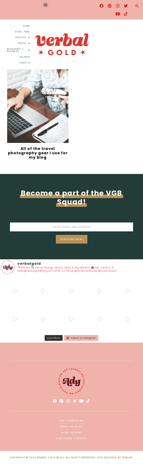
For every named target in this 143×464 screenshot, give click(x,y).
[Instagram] (118, 6)
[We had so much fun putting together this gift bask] (128, 291)
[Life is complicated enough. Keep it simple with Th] (128, 319)
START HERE (22, 31)
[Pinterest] (110, 6)
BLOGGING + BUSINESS (15, 50)
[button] (46, 5)
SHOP (23, 62)
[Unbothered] (15, 319)
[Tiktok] (126, 14)
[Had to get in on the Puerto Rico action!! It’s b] (71, 291)
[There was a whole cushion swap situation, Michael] (15, 291)
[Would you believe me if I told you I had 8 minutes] (99, 319)
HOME (26, 26)
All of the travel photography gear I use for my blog (38, 153)
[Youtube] (118, 14)
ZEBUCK (127, 457)
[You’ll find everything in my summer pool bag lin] (43, 291)
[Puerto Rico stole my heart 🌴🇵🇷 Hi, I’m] (99, 291)
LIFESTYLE (21, 37)
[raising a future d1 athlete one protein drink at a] (43, 319)
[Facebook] (101, 6)
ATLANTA (25, 57)
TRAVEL (22, 43)
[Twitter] (126, 6)
